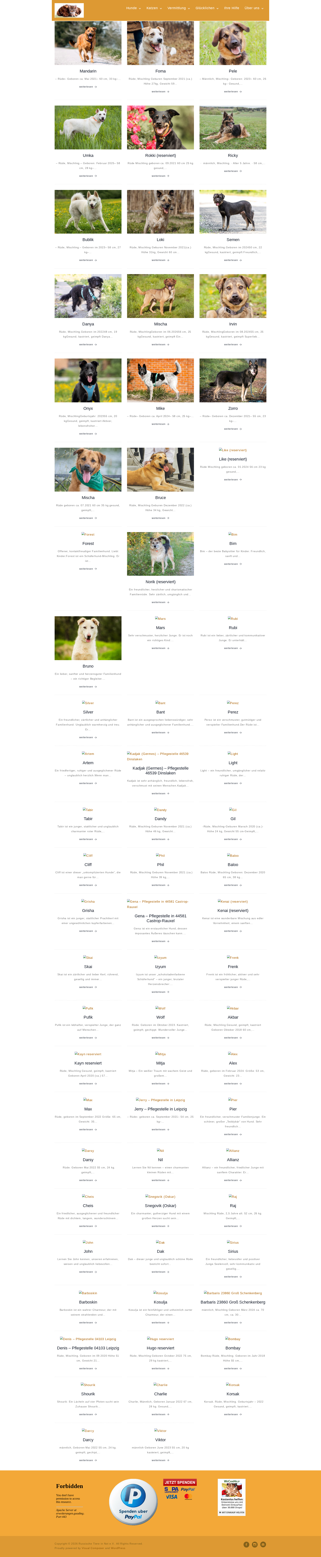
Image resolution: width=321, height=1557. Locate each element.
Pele (233, 71)
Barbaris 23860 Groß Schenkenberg (233, 1302)
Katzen (152, 8)
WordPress (118, 1548)
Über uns (252, 8)
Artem (88, 762)
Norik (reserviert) (161, 581)
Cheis (88, 1205)
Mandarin (88, 71)
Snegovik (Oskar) (160, 1205)
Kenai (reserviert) (233, 910)
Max (88, 1109)
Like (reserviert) (233, 459)
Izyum (160, 966)
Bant (160, 712)
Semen (233, 239)
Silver (88, 712)
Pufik (88, 1017)
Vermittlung (177, 8)
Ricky (233, 155)
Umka (88, 155)
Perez (233, 712)
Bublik (88, 239)
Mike (160, 408)
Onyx (88, 408)
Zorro (233, 408)
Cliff (88, 864)
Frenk (233, 966)
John (88, 1251)
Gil (233, 818)
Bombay (233, 1348)
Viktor (160, 1440)
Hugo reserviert (160, 1348)
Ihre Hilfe (231, 8)
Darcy (88, 1440)
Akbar (233, 1017)
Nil (160, 1159)
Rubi (233, 627)
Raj (233, 1205)
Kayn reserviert (88, 1063)
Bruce (160, 497)
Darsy (88, 1159)
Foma (160, 71)
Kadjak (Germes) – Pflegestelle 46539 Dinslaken (161, 770)
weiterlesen (86, 86)
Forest (88, 543)
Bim (232, 543)
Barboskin (88, 1302)
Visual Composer (93, 1548)
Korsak (233, 1394)
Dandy (160, 818)
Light (233, 762)
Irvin (233, 324)
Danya (88, 324)
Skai (88, 966)
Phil (160, 864)
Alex (233, 1063)
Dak (160, 1251)
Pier (233, 1109)
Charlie (160, 1394)
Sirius (233, 1251)
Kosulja (160, 1302)
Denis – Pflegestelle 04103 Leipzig (88, 1348)
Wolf (160, 1017)
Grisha (88, 910)
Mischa (160, 324)
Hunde (131, 8)
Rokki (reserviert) (160, 155)
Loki (160, 239)
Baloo (233, 864)
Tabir (88, 818)
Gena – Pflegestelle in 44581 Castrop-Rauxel (161, 918)
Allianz (233, 1159)
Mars (160, 627)
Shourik (88, 1394)
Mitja (160, 1063)
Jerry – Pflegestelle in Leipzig (160, 1109)
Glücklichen (205, 8)
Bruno (88, 666)
